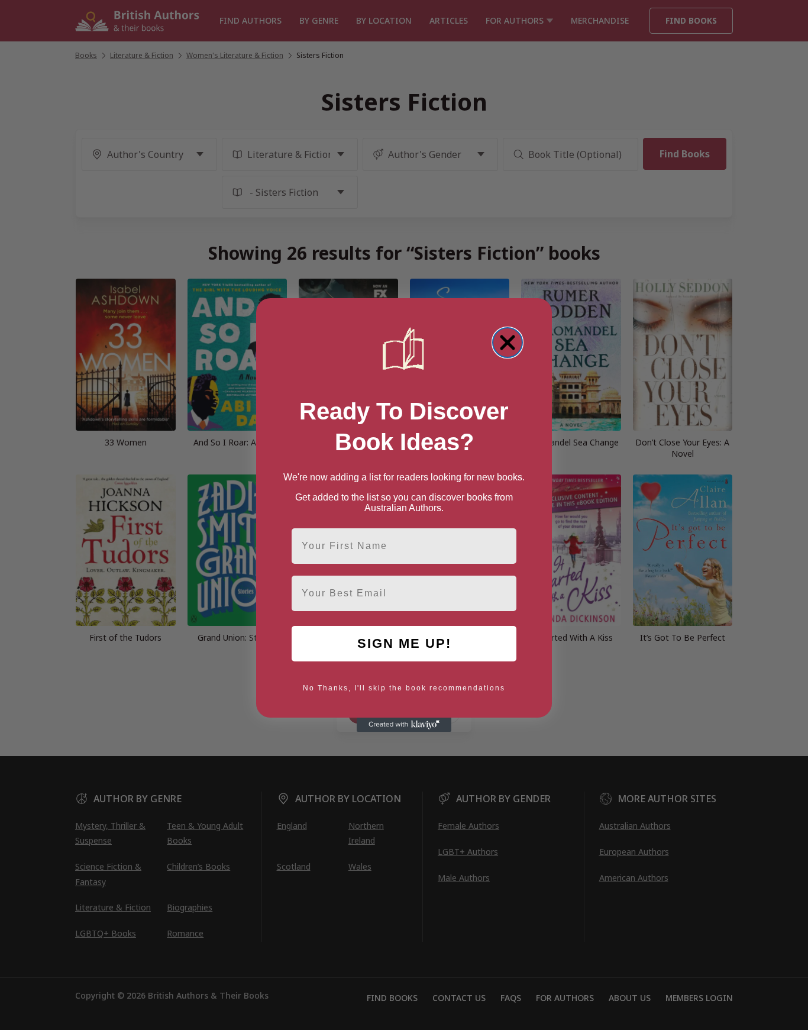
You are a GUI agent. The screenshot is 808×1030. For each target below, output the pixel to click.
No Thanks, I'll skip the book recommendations (404, 688)
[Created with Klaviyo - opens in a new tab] (404, 725)
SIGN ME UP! (404, 643)
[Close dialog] (507, 342)
